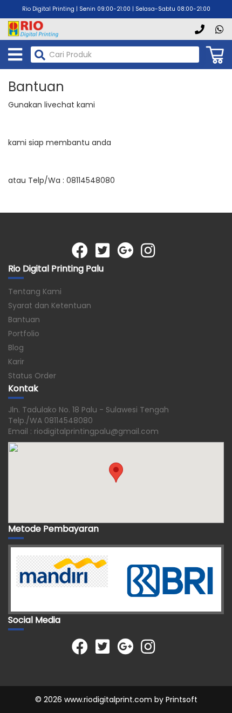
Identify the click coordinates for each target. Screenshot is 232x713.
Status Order (32, 375)
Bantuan (24, 319)
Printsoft (181, 699)
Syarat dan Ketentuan (49, 305)
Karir (16, 361)
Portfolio (23, 333)
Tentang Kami (35, 291)
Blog (16, 347)
